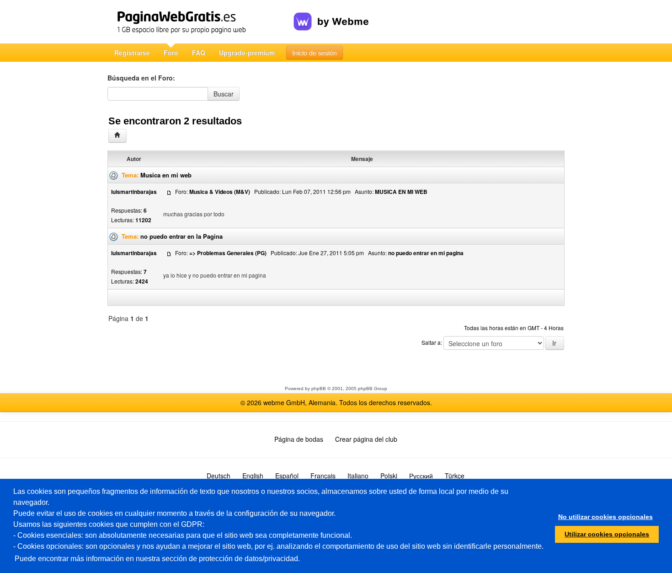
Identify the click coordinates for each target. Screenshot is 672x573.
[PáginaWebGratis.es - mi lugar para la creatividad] (200, 21)
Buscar (223, 93)
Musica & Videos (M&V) (219, 191)
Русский (421, 475)
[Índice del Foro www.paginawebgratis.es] (117, 136)
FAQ (198, 52)
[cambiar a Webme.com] (331, 14)
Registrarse (132, 52)
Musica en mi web (166, 175)
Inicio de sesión (314, 52)
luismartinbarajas (134, 191)
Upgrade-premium (247, 52)
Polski (388, 475)
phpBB (318, 388)
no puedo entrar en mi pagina (426, 253)
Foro (171, 52)
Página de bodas (298, 439)
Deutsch (218, 475)
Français (323, 475)
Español (287, 475)
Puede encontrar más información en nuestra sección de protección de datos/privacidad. (157, 558)
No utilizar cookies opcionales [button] (605, 516)
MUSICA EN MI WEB (401, 191)
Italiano (357, 475)
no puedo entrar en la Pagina (181, 236)
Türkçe (454, 475)
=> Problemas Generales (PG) (228, 253)
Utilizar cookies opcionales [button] (607, 534)
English (252, 475)
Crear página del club (366, 439)
